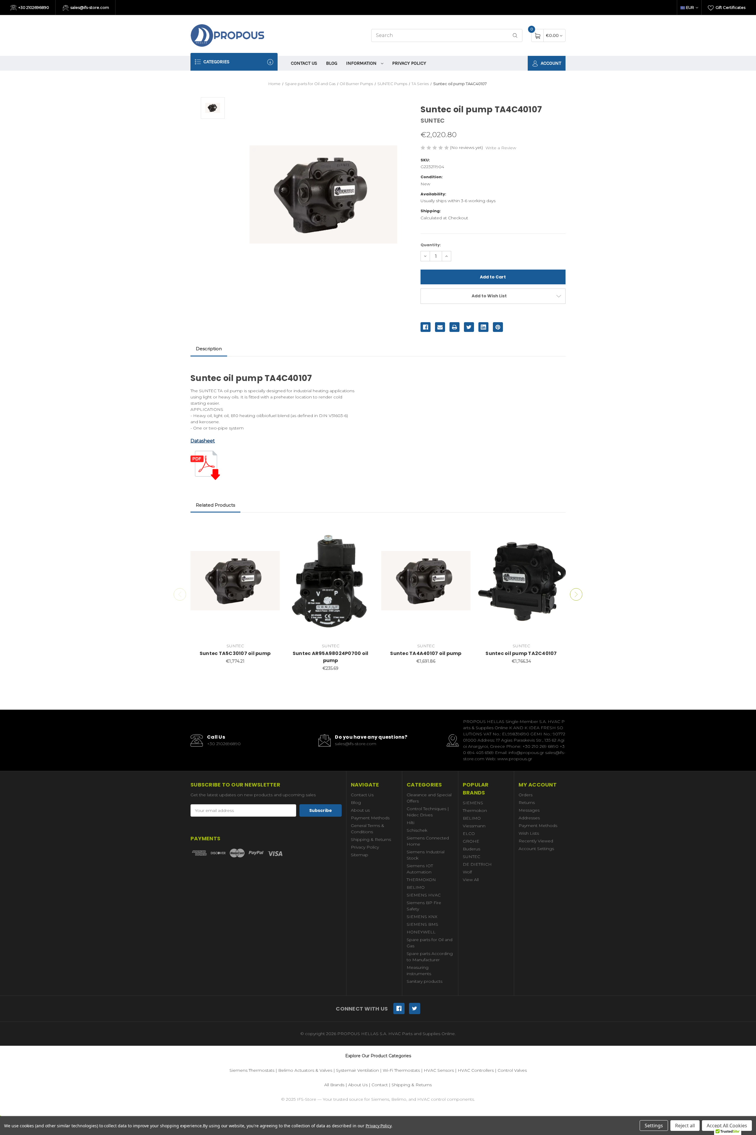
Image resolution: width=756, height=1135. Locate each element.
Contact (380, 1084)
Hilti (410, 822)
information (362, 63)
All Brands (334, 1084)
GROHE (471, 841)
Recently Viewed (536, 841)
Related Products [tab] (215, 505)
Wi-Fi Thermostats (401, 1070)
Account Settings (536, 848)
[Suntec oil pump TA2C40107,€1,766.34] (521, 581)
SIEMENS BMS (422, 924)
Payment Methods (370, 818)
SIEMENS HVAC (424, 895)
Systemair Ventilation (357, 1070)
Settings (654, 1125)
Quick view (271, 528)
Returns (527, 802)
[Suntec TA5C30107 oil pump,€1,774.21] (235, 581)
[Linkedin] (483, 327)
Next (576, 594)
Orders (525, 794)
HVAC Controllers (476, 1070)
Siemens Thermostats (251, 1070)
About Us (358, 1084)
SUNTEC (471, 856)
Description (209, 348)
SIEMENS (473, 802)
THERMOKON (421, 879)
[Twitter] (469, 327)
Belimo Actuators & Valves (305, 1070)
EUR (690, 7)
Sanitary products (424, 981)
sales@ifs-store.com (89, 7)
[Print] (454, 327)
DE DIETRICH (477, 864)
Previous (180, 594)
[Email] (440, 327)
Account (550, 63)
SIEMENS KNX (422, 916)
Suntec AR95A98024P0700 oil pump (331, 657)
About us (360, 810)
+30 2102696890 (33, 7)
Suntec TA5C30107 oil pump (235, 653)
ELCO (469, 833)
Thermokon (475, 810)
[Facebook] (426, 327)
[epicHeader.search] (515, 35)
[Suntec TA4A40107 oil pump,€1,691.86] (425, 581)
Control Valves (512, 1070)
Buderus (471, 849)
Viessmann (474, 825)
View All (471, 879)
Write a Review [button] (500, 147)
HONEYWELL (421, 932)
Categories (215, 61)
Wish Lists (529, 833)
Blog (331, 63)
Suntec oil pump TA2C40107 (521, 653)
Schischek (417, 830)
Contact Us (304, 63)
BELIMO (416, 887)
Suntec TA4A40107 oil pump (425, 653)
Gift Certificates (730, 7)
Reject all (685, 1125)
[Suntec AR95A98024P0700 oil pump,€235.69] (330, 581)
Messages (529, 810)
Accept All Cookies (727, 1125)
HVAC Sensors (439, 1070)
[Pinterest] (498, 327)
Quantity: (431, 245)
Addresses (529, 818)
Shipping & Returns (371, 839)
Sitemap (359, 854)
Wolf (467, 872)
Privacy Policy (409, 63)
